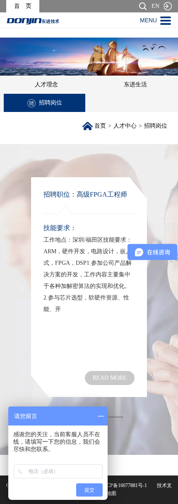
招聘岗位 (50, 103)
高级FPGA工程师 (102, 194)
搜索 (143, 6)
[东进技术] (33, 21)
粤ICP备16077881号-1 (123, 485)
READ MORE (110, 378)
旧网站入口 (168, 6)
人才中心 (125, 126)
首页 (100, 126)
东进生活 (135, 84)
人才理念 (46, 84)
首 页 (22, 6)
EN (155, 6)
